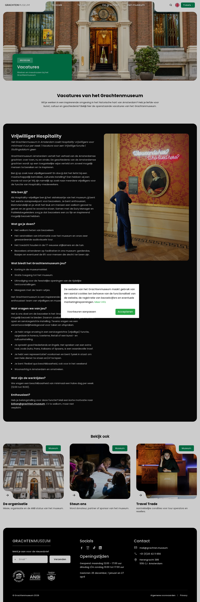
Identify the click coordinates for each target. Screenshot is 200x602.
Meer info (100, 302)
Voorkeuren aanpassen (81, 311)
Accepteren (125, 311)
